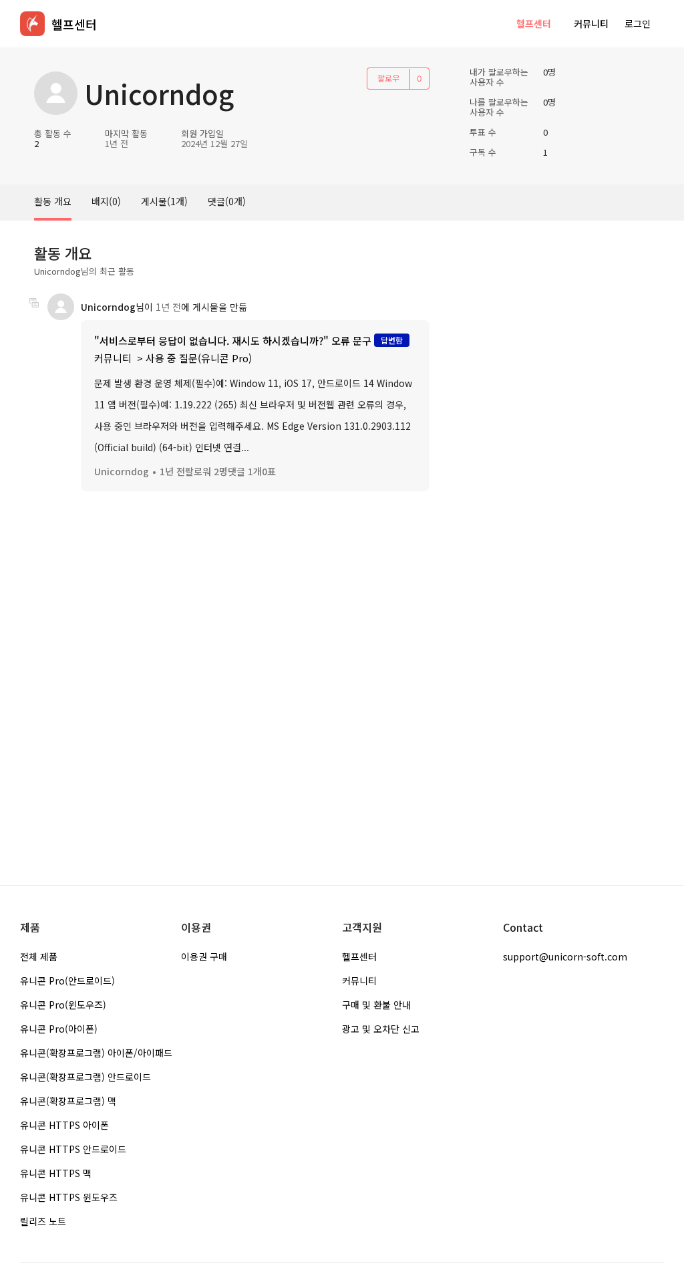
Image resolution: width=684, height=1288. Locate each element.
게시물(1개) (164, 201)
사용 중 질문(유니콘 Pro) (199, 358)
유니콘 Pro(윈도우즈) (63, 1004)
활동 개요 (52, 201)
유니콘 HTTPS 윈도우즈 (69, 1197)
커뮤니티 (591, 23)
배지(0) (106, 201)
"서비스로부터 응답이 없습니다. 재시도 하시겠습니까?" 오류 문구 (232, 341)
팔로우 (388, 78)
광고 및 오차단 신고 (380, 1028)
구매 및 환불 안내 (376, 1004)
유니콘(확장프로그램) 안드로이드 (85, 1076)
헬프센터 (533, 23)
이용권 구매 (204, 956)
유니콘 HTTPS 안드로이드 (73, 1149)
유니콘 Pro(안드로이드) (67, 980)
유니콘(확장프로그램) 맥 (68, 1101)
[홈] (32, 23)
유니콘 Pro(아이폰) (59, 1028)
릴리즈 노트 (43, 1221)
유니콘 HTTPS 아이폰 (64, 1125)
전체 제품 (38, 956)
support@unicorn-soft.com (565, 956)
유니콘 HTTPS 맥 (56, 1173)
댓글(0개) (227, 201)
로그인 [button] (638, 23)
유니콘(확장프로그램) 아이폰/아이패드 (96, 1052)
